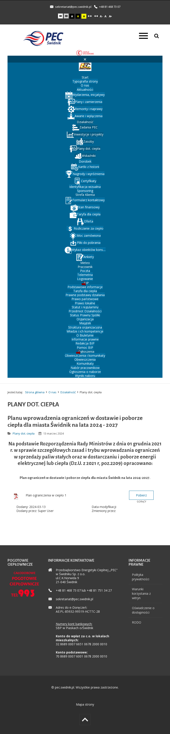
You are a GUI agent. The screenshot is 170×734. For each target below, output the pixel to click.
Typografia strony (85, 81)
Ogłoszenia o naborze (85, 372)
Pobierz (141, 495)
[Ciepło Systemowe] (85, 52)
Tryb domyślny (61, 16)
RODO (136, 622)
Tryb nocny (67, 16)
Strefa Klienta (85, 195)
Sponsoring (85, 191)
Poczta (85, 271)
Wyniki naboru (85, 376)
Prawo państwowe (85, 299)
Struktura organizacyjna (85, 327)
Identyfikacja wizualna (85, 187)
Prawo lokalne (85, 303)
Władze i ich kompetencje (85, 331)
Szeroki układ (96, 16)
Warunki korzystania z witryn (141, 593)
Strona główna (34, 392)
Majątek (85, 323)
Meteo (85, 263)
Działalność (85, 122)
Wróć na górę (85, 719)
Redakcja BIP (85, 343)
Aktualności (85, 89)
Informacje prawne (85, 339)
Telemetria (85, 275)
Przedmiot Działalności (85, 311)
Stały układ (90, 16)
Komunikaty (85, 363)
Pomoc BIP (85, 347)
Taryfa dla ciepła (85, 291)
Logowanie (85, 279)
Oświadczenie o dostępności (143, 610)
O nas (85, 85)
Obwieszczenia (85, 359)
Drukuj (160, 432)
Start (85, 77)
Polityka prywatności (140, 577)
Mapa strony (85, 704)
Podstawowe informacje (85, 287)
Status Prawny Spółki (85, 315)
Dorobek (85, 161)
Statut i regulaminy (85, 307)
